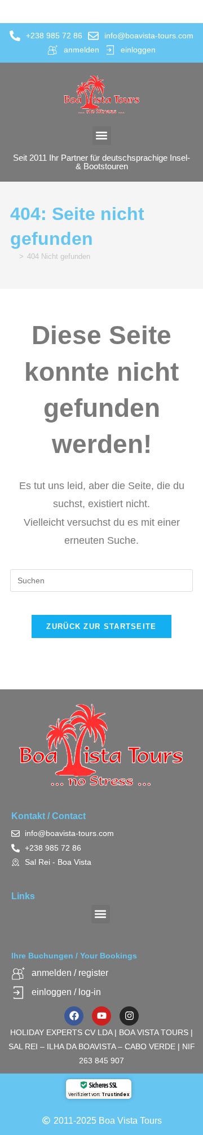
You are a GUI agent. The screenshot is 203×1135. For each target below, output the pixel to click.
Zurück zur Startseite (101, 626)
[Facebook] (73, 1016)
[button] (101, 135)
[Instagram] (129, 1016)
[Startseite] (13, 256)
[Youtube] (101, 1016)
